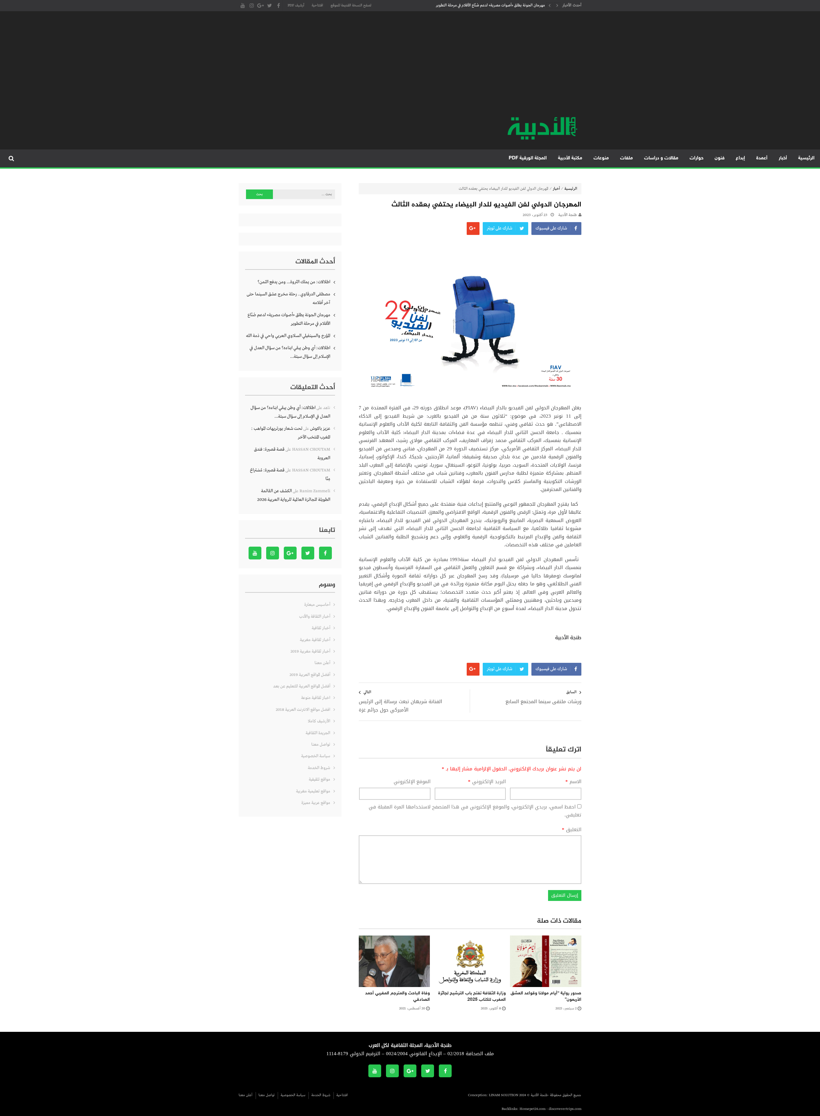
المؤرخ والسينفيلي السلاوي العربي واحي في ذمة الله (288, 336)
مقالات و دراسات (661, 158)
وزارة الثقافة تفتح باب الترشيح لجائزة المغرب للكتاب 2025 (472, 996)
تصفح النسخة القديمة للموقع (351, 5)
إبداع (740, 158)
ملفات (626, 158)
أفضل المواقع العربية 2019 (310, 675)
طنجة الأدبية (567, 215)
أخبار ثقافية (321, 628)
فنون (720, 158)
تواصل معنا (320, 744)
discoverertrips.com (565, 1109)
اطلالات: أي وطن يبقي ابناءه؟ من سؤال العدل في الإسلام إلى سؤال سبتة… (290, 352)
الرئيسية (806, 158)
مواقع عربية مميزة (315, 803)
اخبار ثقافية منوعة (315, 698)
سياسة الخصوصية (315, 756)
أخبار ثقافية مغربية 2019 (310, 651)
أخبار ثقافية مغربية (315, 640)
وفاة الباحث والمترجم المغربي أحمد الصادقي (397, 996)
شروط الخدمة (319, 768)
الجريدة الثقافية (318, 733)
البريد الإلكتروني (487, 782)
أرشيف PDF (296, 5)
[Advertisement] (410, 67)
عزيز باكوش (320, 428)
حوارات (696, 158)
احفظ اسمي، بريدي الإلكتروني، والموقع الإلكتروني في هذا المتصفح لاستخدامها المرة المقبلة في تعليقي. (475, 811)
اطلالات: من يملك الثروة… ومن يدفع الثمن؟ (294, 282)
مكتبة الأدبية (570, 158)
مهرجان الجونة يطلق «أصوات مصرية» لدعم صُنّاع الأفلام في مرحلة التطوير (490, 5)
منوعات (601, 158)
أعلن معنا (322, 663)
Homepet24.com (532, 1109)
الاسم (573, 782)
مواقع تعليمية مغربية (313, 791)
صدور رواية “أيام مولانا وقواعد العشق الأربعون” (546, 996)
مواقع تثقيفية (319, 779)
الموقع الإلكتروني (412, 782)
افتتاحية (317, 5)
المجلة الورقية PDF (528, 158)
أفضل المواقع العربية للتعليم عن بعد (301, 686)
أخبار (783, 158)
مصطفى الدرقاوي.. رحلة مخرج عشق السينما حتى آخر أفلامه (288, 298)
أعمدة (761, 158)
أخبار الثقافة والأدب (314, 616)
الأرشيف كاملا (319, 721)
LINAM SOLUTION (503, 1095)
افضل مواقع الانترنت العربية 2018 (303, 709)
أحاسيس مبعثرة (317, 604)
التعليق (571, 830)
